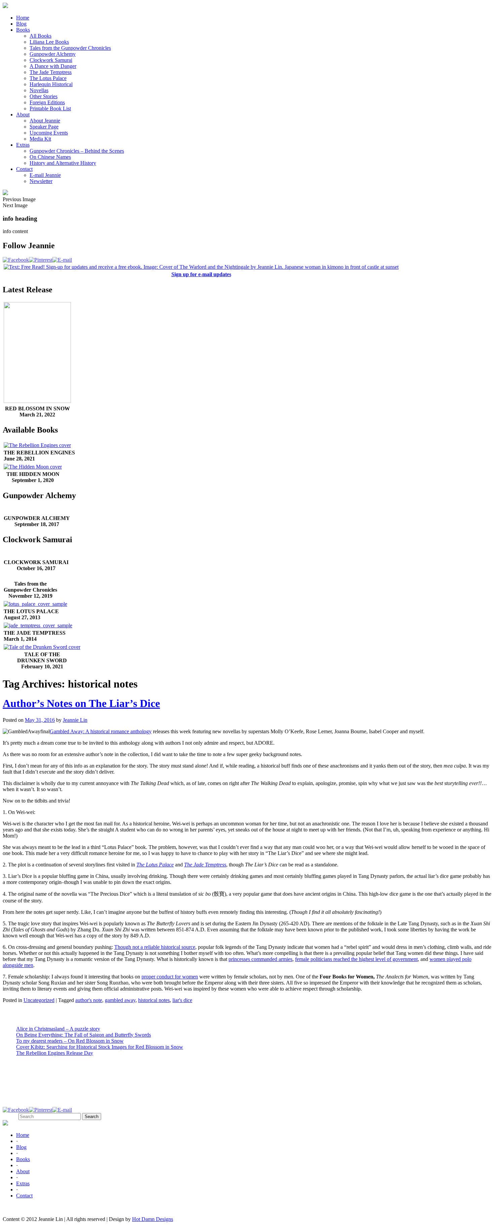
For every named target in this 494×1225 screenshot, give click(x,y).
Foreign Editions (47, 102)
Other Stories (43, 96)
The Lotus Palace (48, 78)
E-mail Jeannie (45, 175)
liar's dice (182, 1000)
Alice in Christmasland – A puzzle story (58, 1029)
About (23, 114)
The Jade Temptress (51, 72)
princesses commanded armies (260, 959)
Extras (23, 145)
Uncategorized (39, 1000)
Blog (21, 24)
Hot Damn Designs (152, 1219)
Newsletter (41, 181)
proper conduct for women (169, 976)
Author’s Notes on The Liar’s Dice (81, 703)
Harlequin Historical (51, 84)
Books (23, 30)
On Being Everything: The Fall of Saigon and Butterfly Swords (83, 1035)
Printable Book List (50, 108)
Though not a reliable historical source (154, 947)
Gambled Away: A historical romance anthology (101, 731)
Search (10, 1116)
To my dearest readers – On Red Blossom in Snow (70, 1041)
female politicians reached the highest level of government (356, 959)
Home (22, 18)
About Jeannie (45, 120)
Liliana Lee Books (49, 42)
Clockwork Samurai (51, 60)
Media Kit (40, 139)
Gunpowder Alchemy (53, 54)
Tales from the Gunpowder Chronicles (70, 48)
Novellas (39, 90)
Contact (24, 169)
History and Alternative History (63, 163)
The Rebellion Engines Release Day (54, 1053)
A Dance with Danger (53, 66)
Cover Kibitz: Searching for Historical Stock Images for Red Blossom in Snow (99, 1047)
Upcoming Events (49, 133)
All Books (40, 36)
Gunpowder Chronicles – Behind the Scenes (77, 151)
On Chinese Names (50, 157)
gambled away (120, 1000)
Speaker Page (44, 126)
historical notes (154, 1000)
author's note (88, 1000)
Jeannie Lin (75, 720)
